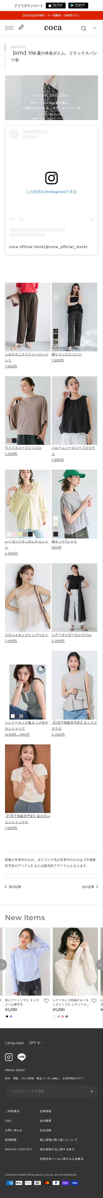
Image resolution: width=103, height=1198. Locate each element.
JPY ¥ (34, 1042)
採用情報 (11, 1139)
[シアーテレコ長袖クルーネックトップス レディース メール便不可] (75, 962)
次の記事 (88, 887)
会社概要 (46, 1120)
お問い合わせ (13, 1130)
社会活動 (46, 1130)
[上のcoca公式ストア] (22, 1060)
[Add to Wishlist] (45, 1000)
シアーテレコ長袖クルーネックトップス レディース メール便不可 (71, 1002)
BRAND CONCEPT (18, 1149)
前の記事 (15, 887)
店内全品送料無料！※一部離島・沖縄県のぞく (51, 15)
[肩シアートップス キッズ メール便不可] (27, 962)
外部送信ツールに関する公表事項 (62, 1159)
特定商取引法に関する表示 (57, 1149)
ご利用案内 (12, 1111)
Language (14, 1043)
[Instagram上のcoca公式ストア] (8, 1060)
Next (99, 964)
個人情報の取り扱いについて (59, 1139)
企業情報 (46, 1111)
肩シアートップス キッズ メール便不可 (22, 1002)
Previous (3, 964)
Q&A (8, 1120)
